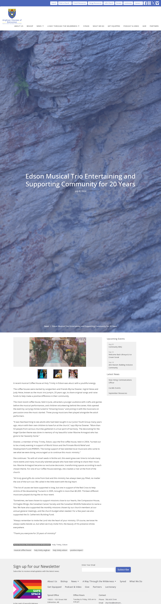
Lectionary (128, 3)
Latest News (113, 374)
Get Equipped (114, 26)
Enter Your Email (88, 565)
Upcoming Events (116, 338)
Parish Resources (80, 3)
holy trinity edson (60, 550)
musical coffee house (22, 550)
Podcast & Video (131, 26)
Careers (137, 3)
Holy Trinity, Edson (59, 544)
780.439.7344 (111, 599)
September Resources (118, 393)
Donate (119, 3)
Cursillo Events (115, 388)
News (39, 26)
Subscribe (123, 569)
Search (53, 3)
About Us (18, 26)
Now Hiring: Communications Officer (120, 381)
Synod (86, 26)
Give (144, 26)
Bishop (30, 26)
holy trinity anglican (42, 550)
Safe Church (109, 3)
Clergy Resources (95, 3)
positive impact (76, 550)
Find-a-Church (64, 3)
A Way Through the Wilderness (62, 26)
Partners (154, 26)
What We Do (98, 26)
